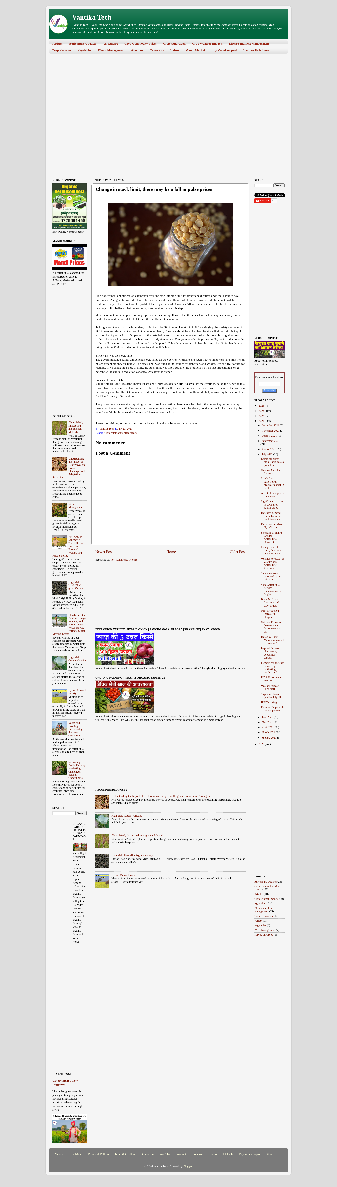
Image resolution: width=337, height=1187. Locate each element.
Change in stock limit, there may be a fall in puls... (272, 550)
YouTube (165, 1154)
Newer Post (104, 552)
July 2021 (267, 454)
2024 (262, 405)
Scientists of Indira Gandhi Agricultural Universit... (271, 537)
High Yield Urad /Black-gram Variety (132, 855)
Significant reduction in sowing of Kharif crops (272, 504)
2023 (262, 410)
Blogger (187, 1166)
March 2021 (269, 732)
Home (171, 552)
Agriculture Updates (82, 43)
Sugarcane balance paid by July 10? (271, 696)
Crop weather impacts (266, 898)
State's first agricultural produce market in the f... (272, 483)
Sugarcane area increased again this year (271, 576)
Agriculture (110, 43)
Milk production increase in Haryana (270, 613)
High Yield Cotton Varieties (126, 815)
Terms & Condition (125, 1154)
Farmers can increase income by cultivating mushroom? (272, 667)
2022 (262, 415)
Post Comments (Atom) (124, 559)
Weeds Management (111, 50)
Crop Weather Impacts (207, 43)
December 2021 (271, 425)
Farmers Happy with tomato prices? (272, 709)
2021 (262, 421)
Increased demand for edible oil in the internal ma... (272, 516)
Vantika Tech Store (256, 50)
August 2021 (269, 449)
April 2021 (268, 727)
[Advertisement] (166, 86)
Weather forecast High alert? (270, 687)
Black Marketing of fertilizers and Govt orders (271, 602)
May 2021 (268, 722)
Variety (258, 920)
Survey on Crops (263, 934)
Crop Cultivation (174, 43)
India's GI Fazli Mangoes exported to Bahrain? (272, 640)
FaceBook (181, 1154)
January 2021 (269, 737)
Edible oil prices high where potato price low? (272, 462)
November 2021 (271, 430)
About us (137, 50)
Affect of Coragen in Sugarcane (272, 495)
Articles (57, 43)
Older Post (238, 552)
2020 (262, 744)
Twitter (213, 1154)
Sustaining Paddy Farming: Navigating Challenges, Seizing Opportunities (77, 770)
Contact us (157, 50)
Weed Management (75, 506)
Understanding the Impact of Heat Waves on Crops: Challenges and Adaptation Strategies (160, 796)
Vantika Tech (91, 17)
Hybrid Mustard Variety (124, 875)
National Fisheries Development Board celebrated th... (271, 627)
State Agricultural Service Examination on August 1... (271, 589)
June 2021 (268, 717)
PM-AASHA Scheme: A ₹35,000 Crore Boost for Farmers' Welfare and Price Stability (68, 546)
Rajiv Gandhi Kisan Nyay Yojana (272, 526)
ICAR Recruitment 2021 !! (271, 679)
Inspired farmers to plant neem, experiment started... (271, 653)
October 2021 (270, 435)
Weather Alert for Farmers (270, 472)
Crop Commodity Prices (140, 43)
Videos (174, 50)
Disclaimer (76, 1154)
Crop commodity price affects (120, 432)
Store (269, 1154)
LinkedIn (228, 1154)
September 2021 (271, 440)
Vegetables (84, 50)
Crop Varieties (61, 50)
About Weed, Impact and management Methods (137, 835)
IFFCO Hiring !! (270, 702)
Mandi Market (195, 50)
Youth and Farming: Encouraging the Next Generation (75, 729)
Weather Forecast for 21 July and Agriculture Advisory (272, 563)
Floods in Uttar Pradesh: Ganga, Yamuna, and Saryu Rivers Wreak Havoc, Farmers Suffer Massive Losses (69, 624)
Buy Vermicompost (224, 50)
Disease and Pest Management (249, 43)
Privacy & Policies (98, 1154)
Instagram (197, 1154)
